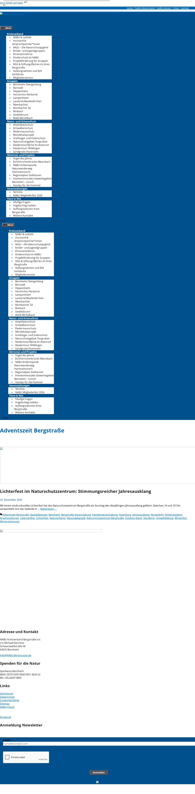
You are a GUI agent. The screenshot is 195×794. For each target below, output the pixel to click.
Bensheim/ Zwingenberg (27, 84)
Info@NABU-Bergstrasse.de (15, 655)
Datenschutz (7, 697)
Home (130, 8)
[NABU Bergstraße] (12, 14)
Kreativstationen (9, 518)
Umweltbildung (164, 518)
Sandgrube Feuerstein (26, 151)
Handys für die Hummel (26, 185)
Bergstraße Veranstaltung (76, 514)
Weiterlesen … (48, 509)
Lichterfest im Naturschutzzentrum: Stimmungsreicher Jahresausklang (75, 491)
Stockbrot (149, 518)
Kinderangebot (173, 514)
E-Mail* (7, 740)
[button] (3, 221)
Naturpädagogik (76, 518)
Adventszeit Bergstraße (15, 514)
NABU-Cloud (7, 707)
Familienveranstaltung (105, 514)
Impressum (6, 693)
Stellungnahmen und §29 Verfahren (27, 72)
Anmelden (99, 772)
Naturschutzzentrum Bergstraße (105, 518)
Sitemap (4, 703)
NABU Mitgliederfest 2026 (27, 195)
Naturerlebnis (58, 518)
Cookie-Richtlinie (9, 700)
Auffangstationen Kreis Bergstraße (25, 210)
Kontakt (185, 8)
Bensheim (54, 514)
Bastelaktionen (38, 514)
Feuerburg (125, 514)
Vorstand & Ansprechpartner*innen (26, 42)
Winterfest (181, 518)
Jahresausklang (141, 514)
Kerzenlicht (157, 514)
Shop (176, 8)
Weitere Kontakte (23, 215)
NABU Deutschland (145, 8)
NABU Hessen (164, 8)
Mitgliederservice (23, 77)
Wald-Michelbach (23, 118)
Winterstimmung (10, 521)
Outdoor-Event (133, 518)
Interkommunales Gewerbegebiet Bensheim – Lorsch (32, 180)
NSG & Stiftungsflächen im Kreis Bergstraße (31, 66)
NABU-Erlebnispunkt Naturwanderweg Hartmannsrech (24, 168)
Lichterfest (42, 518)
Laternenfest (27, 518)
